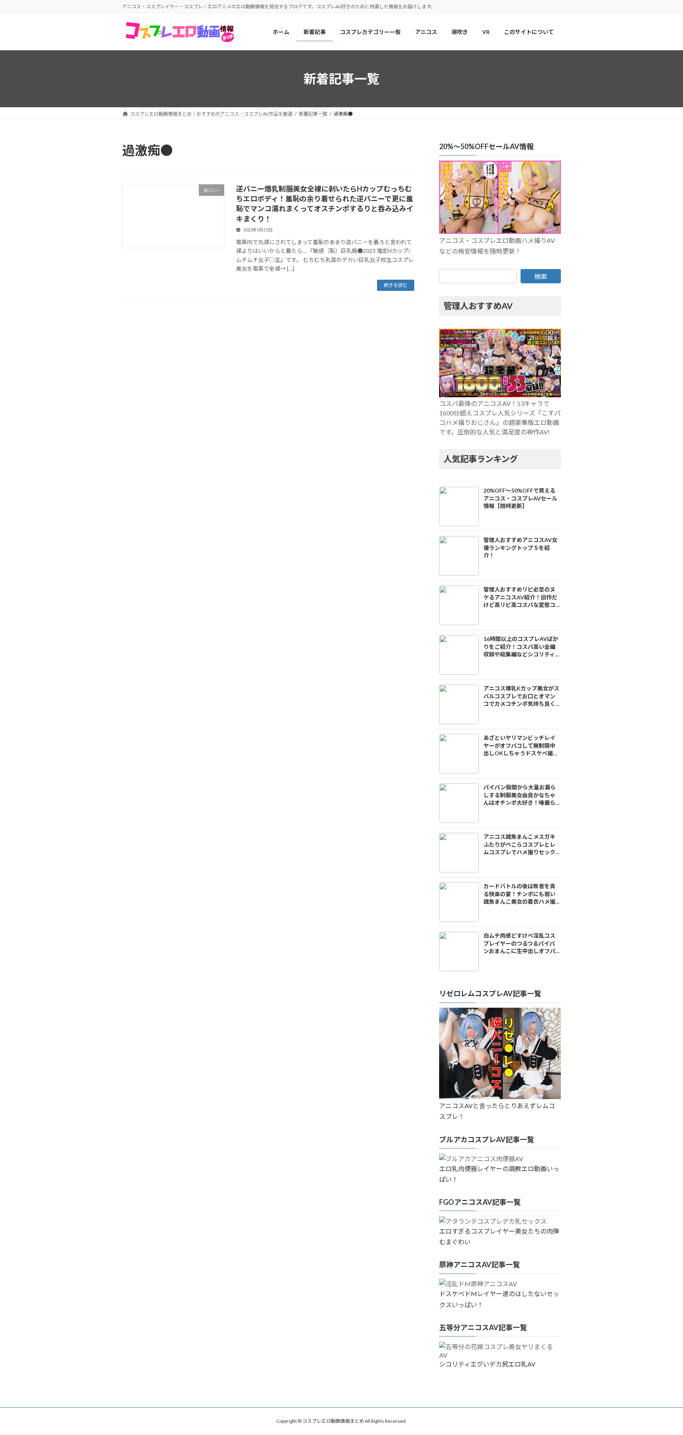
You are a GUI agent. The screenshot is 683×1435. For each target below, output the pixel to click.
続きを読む (396, 285)
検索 (540, 276)
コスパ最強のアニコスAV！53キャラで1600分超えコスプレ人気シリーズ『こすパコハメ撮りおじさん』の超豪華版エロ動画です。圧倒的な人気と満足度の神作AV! (499, 418)
